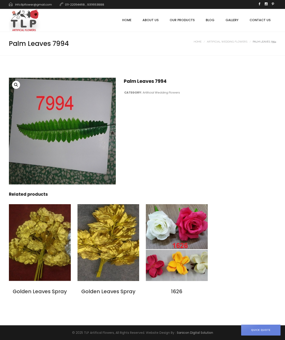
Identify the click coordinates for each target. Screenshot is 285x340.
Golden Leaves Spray (40, 291)
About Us (150, 20)
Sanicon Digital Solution (195, 332)
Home (126, 20)
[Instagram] (266, 4)
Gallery (232, 20)
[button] (16, 85)
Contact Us (260, 20)
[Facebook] (259, 4)
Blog (210, 20)
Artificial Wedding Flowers (227, 41)
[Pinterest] (272, 4)
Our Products (182, 20)
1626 (176, 291)
